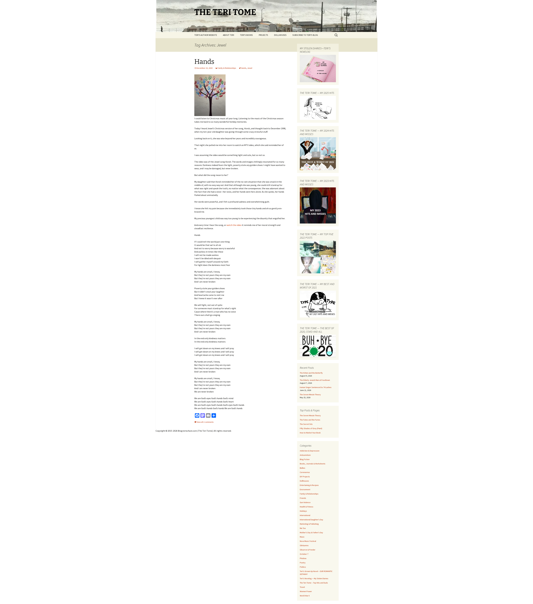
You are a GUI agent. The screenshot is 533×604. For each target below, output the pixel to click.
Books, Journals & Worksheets (312, 463)
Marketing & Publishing (309, 524)
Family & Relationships (227, 68)
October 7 (304, 554)
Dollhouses (304, 481)
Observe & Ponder (307, 549)
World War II (305, 595)
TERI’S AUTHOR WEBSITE (205, 35)
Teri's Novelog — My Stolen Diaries (314, 578)
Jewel (249, 68)
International (305, 515)
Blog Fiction (305, 459)
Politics (303, 567)
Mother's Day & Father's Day (311, 532)
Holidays (303, 511)
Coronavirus (305, 472)
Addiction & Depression (309, 450)
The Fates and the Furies (310, 420)
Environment (305, 489)
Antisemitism (305, 455)
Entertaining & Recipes (309, 485)
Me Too (303, 528)
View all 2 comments (205, 422)
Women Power (306, 591)
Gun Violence (305, 502)
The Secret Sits (306, 424)
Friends (303, 498)
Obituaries (304, 545)
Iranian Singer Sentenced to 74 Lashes (315, 387)
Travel (302, 587)
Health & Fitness (306, 506)
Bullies (302, 468)
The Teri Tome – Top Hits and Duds (314, 583)
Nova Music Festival (308, 541)
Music (302, 537)
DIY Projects (305, 476)
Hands (204, 62)
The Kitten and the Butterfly (311, 373)
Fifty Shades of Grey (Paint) (311, 428)
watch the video (234, 225)
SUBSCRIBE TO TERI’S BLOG (305, 35)
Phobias (303, 558)
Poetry (303, 562)
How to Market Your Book (310, 432)
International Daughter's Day (311, 519)
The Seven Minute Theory (310, 394)
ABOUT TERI (228, 35)
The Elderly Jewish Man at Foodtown (315, 380)
